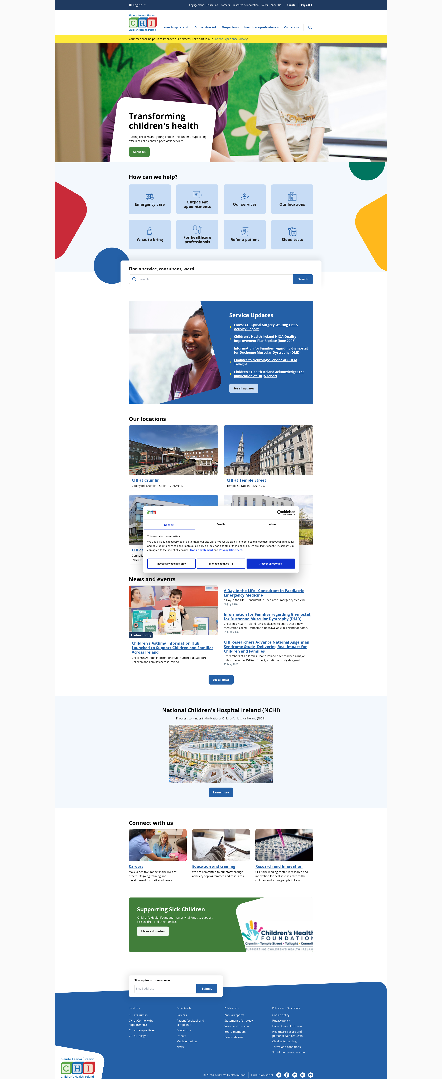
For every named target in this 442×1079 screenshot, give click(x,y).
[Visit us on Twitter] (278, 1075)
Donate (291, 5)
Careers (225, 5)
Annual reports (234, 1015)
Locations (134, 1008)
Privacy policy (281, 1020)
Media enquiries (187, 1041)
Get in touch (184, 1008)
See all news (221, 680)
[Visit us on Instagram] (302, 1075)
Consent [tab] (169, 524)
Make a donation (153, 931)
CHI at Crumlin (146, 480)
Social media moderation (288, 1052)
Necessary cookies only (171, 563)
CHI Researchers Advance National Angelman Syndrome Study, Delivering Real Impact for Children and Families (266, 646)
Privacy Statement (230, 549)
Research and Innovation (278, 866)
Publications (231, 1008)
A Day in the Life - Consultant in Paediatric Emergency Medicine (264, 592)
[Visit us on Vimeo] (310, 1075)
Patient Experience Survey (230, 39)
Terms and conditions (286, 1047)
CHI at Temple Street (246, 480)
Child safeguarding (284, 1041)
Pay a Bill (306, 5)
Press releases (233, 1037)
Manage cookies (219, 563)
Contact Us (184, 1030)
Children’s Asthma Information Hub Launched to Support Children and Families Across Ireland (172, 647)
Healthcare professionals (261, 27)
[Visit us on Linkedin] (294, 1075)
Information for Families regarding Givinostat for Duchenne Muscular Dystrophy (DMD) (267, 616)
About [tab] (273, 524)
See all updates (243, 388)
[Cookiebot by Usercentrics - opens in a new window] (280, 512)
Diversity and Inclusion (287, 1026)
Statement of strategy (238, 1020)
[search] (310, 27)
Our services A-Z (205, 27)
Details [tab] (221, 524)
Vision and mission (236, 1026)
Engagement (196, 5)
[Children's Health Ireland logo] (143, 22)
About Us (276, 5)
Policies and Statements (286, 1008)
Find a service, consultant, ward (161, 269)
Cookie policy (280, 1015)
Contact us (291, 27)
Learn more (221, 792)
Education (212, 5)
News (264, 5)
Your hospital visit (176, 27)
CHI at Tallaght (138, 1036)
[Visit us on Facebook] (286, 1075)
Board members (235, 1032)
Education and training (213, 866)
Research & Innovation (246, 5)
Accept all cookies (271, 563)
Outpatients (230, 27)
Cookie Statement (201, 549)
